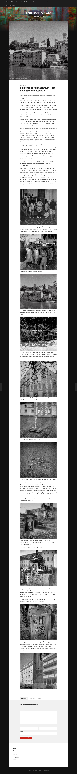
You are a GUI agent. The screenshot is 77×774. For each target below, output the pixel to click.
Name (21, 726)
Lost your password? (17, 761)
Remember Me (17, 757)
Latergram (42, 1)
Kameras (35, 1)
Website (22, 731)
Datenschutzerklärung (10, 5)
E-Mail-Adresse (42, 726)
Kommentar (22, 710)
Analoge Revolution (26, 1)
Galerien (48, 1)
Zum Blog (65, 1)
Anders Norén (46, 770)
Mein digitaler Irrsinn (57, 1)
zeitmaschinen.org (38, 12)
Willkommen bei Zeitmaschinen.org (13, 1)
